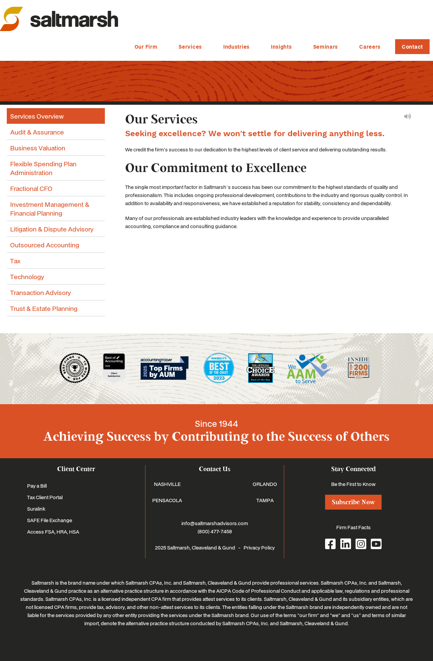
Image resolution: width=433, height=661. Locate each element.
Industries (236, 46)
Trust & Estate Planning (43, 308)
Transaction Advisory (40, 292)
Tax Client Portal (45, 497)
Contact (412, 46)
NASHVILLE (167, 484)
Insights (281, 46)
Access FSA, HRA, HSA (53, 531)
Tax (15, 260)
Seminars (325, 46)
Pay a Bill (37, 485)
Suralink (36, 508)
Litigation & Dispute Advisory (51, 228)
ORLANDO (265, 484)
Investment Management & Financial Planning (49, 208)
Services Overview (37, 116)
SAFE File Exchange (49, 520)
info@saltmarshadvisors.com (214, 523)
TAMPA (265, 500)
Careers (370, 46)
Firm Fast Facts (353, 527)
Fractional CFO (31, 188)
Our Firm (146, 46)
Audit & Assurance (37, 131)
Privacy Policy (259, 547)
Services (190, 46)
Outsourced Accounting (44, 244)
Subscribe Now (353, 502)
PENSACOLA (167, 500)
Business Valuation (37, 147)
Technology (27, 276)
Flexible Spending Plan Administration (43, 168)
